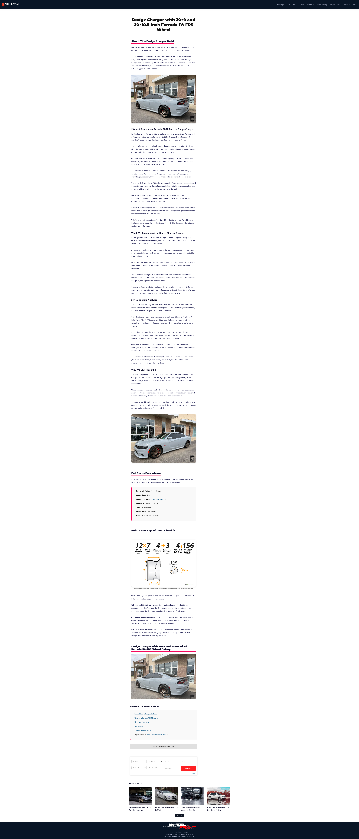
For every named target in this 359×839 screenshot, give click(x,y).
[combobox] (139, 761)
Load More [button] (179, 816)
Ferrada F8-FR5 (158, 499)
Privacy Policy (191, 836)
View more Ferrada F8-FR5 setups (146, 718)
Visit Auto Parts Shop (142, 722)
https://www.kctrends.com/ (156, 734)
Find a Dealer (139, 726)
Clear (193, 773)
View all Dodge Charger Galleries (146, 714)
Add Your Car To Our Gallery (163, 746)
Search (188, 768)
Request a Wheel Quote (143, 730)
